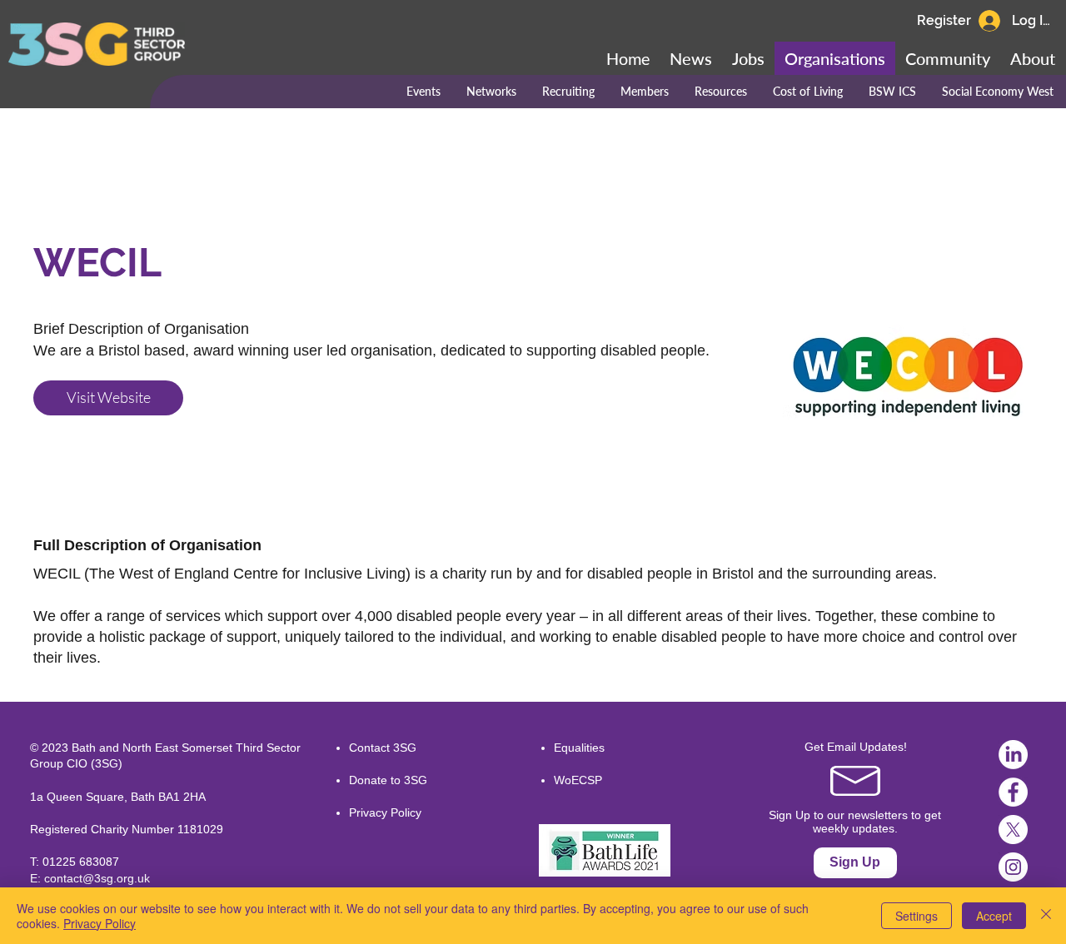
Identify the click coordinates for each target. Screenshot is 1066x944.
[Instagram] (1013, 867)
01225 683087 (80, 861)
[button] (947, 58)
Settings (916, 915)
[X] (1013, 829)
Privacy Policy (385, 812)
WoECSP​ (578, 780)
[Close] (1046, 916)
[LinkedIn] (1013, 754)
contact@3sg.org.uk (97, 878)
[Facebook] (1013, 792)
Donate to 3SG (388, 780)
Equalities (579, 747)
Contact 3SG (382, 747)
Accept (994, 915)
